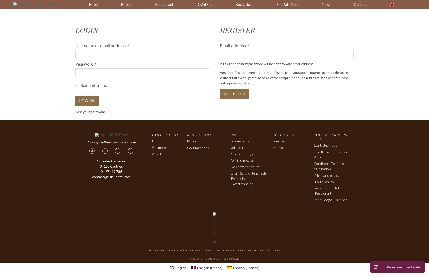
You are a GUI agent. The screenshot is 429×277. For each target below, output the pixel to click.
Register (235, 94)
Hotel (93, 4)
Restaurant (164, 4)
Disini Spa (204, 4)
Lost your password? (91, 112)
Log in (87, 100)
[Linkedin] (130, 151)
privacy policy (239, 83)
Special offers (288, 4)
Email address (234, 45)
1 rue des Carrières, (111, 161)
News (326, 4)
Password (86, 64)
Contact (360, 4)
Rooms (126, 4)
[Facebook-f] (105, 151)
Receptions (244, 4)
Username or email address (102, 45)
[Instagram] (117, 151)
